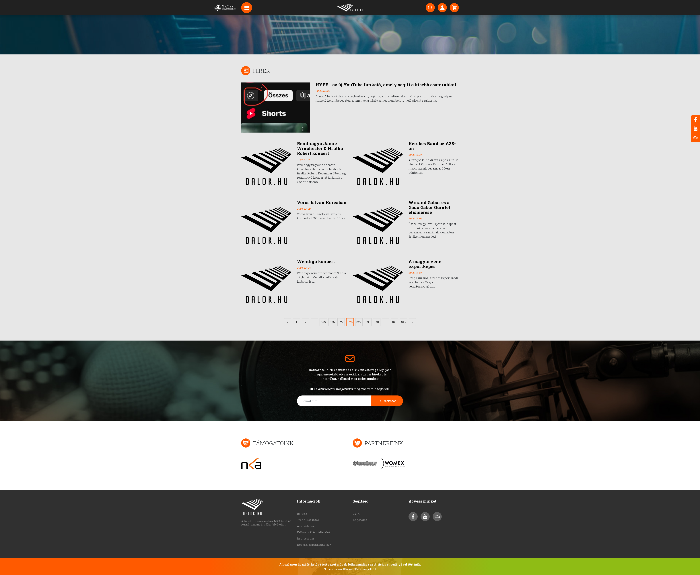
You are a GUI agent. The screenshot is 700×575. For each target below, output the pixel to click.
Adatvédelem (306, 526)
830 (367, 322)
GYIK (356, 513)
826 (332, 322)
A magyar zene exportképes (425, 264)
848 (394, 322)
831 (377, 322)
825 (323, 322)
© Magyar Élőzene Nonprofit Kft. (360, 569)
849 (403, 322)
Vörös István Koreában (322, 202)
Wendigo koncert (316, 261)
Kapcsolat (360, 520)
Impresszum (305, 538)
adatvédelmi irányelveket (335, 389)
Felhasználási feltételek (313, 532)
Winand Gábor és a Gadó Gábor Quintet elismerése (429, 207)
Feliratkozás (387, 401)
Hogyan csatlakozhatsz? (314, 544)
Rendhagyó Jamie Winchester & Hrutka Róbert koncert (320, 148)
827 (341, 322)
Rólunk (302, 513)
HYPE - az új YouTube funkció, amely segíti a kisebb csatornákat (386, 85)
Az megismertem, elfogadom (352, 389)
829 (358, 322)
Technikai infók (308, 520)
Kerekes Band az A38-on (432, 146)
